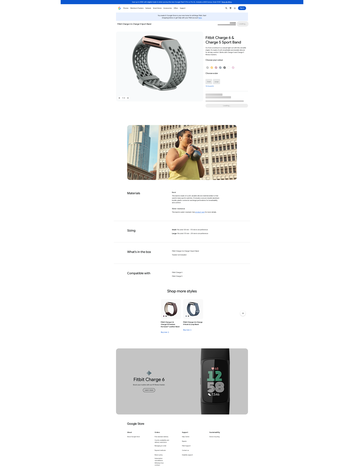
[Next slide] (243, 313)
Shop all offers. (227, 2)
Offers (176, 8)
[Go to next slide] (127, 97)
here (200, 18)
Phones (125, 8)
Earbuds (148, 8)
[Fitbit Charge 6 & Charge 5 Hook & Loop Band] (193, 317)
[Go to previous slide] (119, 97)
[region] (182, 317)
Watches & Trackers (137, 8)
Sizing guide (210, 86)
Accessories (167, 8)
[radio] (207, 67)
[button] (226, 8)
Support (182, 8)
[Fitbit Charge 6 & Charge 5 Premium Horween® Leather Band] (171, 317)
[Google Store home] (119, 8)
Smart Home (157, 8)
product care (200, 212)
